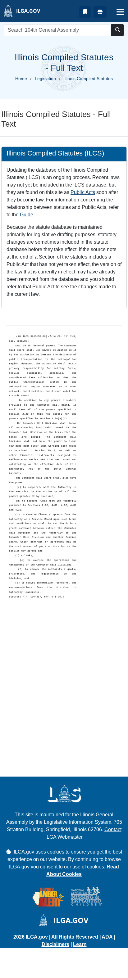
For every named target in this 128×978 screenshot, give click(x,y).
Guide (26, 214)
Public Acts (83, 192)
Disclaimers (55, 944)
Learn (80, 944)
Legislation (45, 78)
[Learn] (85, 12)
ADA (108, 937)
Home (21, 78)
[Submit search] (117, 30)
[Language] (100, 12)
